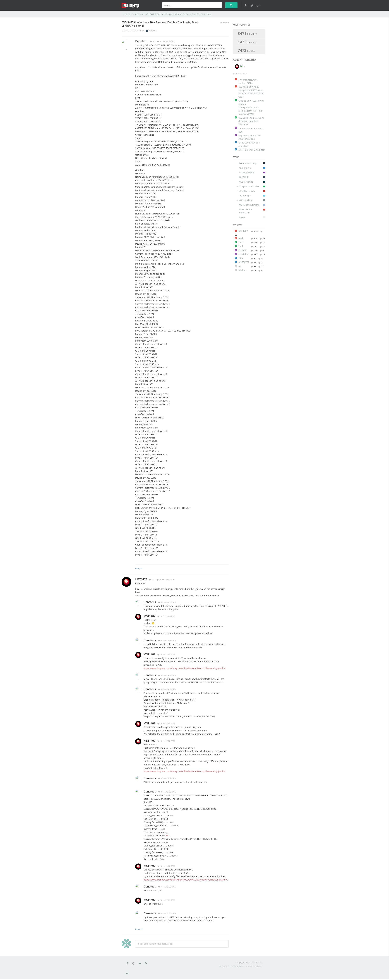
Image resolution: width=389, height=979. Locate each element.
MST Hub (138, 14)
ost (239, 266)
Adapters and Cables (250, 186)
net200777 (243, 262)
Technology (245, 195)
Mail (127, 974)
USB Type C (245, 167)
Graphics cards (247, 191)
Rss (146, 964)
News (242, 217)
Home (128, 14)
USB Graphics (246, 181)
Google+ (133, 964)
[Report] (227, 41)
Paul (240, 246)
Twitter (139, 964)
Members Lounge (248, 163)
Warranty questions (249, 204)
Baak (240, 238)
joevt (240, 242)
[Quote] (223, 41)
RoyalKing (243, 254)
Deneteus (150, 602)
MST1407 (141, 579)
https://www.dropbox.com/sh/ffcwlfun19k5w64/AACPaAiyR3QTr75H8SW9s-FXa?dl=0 (186, 879)
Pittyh (241, 258)
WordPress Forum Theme (230, 966)
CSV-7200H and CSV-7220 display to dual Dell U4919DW (251, 121)
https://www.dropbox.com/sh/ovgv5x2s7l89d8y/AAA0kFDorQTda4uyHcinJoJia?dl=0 (185, 668)
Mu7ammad (243, 270)
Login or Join (254, 5)
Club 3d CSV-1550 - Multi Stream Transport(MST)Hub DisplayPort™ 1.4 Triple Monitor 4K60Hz (251, 107)
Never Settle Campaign (245, 211)
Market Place (245, 200)
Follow (226, 22)
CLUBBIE (242, 250)
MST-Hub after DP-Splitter (251, 149)
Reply (137, 568)
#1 (167, 835)
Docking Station (247, 172)
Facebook (127, 964)
